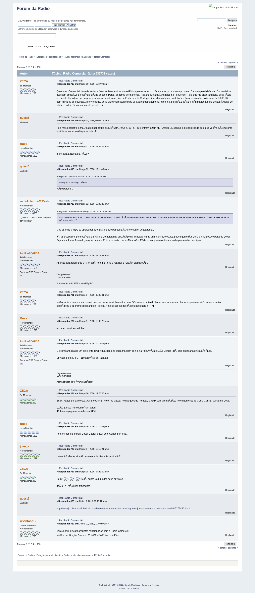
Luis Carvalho (29, 252)
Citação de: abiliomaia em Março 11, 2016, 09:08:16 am (84, 211)
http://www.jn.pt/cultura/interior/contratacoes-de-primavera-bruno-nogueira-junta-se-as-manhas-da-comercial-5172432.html (123, 508)
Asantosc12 (28, 521)
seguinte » (233, 62)
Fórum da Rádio (33, 8)
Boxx (23, 143)
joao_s (24, 446)
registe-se (56, 21)
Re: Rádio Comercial (70, 80)
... (35, 67)
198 (38, 67)
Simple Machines (132, 585)
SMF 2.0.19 (104, 585)
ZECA (24, 81)
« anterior (222, 62)
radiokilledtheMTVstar (35, 201)
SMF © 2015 (117, 585)
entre (44, 21)
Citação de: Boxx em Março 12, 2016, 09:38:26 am (81, 177)
